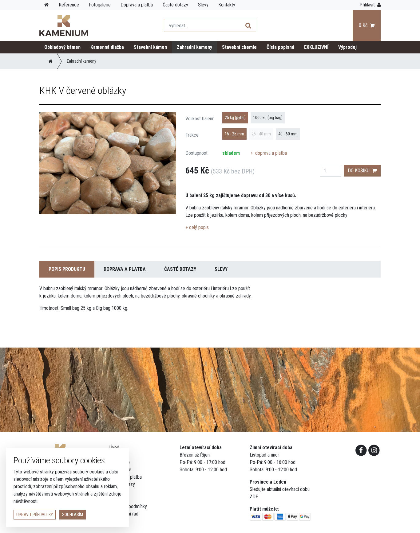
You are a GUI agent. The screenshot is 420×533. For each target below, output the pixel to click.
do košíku (360, 170)
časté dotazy (180, 269)
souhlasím (72, 514)
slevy (221, 269)
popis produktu (67, 269)
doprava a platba (270, 153)
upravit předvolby (34, 514)
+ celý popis (197, 227)
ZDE (254, 497)
